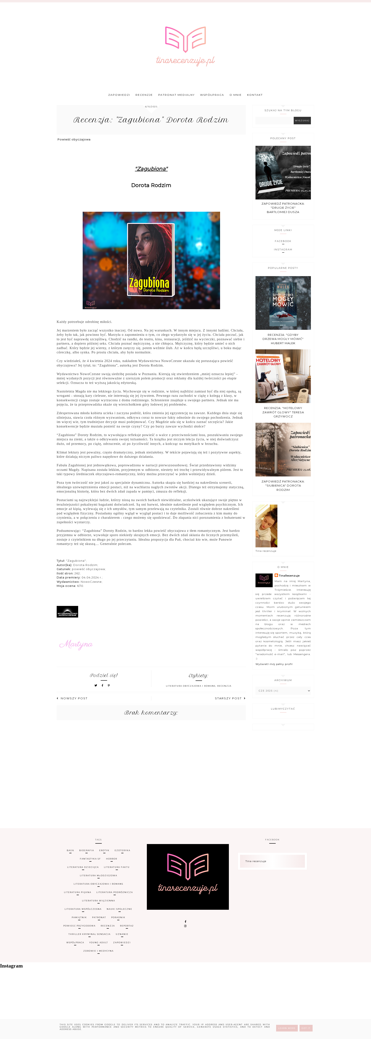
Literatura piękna (77, 892)
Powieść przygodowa (79, 926)
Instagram (283, 249)
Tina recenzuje (255, 861)
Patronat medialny (176, 94)
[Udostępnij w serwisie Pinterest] (109, 685)
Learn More (287, 1028)
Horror (111, 859)
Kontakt (255, 94)
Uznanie (122, 934)
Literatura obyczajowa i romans (191, 686)
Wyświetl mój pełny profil (274, 664)
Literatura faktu (117, 867)
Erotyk (104, 850)
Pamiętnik (79, 917)
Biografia (86, 850)
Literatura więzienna (98, 900)
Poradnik (118, 917)
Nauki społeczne (119, 909)
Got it (306, 1028)
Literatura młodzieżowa (98, 875)
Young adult (98, 942)
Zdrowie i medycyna (98, 951)
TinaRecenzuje (289, 575)
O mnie (236, 94)
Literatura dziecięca (83, 867)
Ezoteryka (122, 850)
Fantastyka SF (90, 859)
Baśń (70, 850)
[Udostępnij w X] (95, 685)
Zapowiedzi (119, 94)
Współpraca (212, 94)
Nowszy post (74, 698)
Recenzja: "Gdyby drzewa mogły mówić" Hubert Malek (283, 339)
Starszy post (228, 698)
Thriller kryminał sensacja (89, 934)
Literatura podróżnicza (114, 892)
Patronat (99, 917)
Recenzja (224, 686)
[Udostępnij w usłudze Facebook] (103, 685)
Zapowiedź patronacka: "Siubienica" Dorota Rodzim (283, 485)
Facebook (283, 241)
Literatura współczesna (83, 909)
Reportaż (127, 926)
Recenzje (144, 94)
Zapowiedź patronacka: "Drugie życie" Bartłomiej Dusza (283, 208)
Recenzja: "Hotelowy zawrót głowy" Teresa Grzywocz (283, 412)
